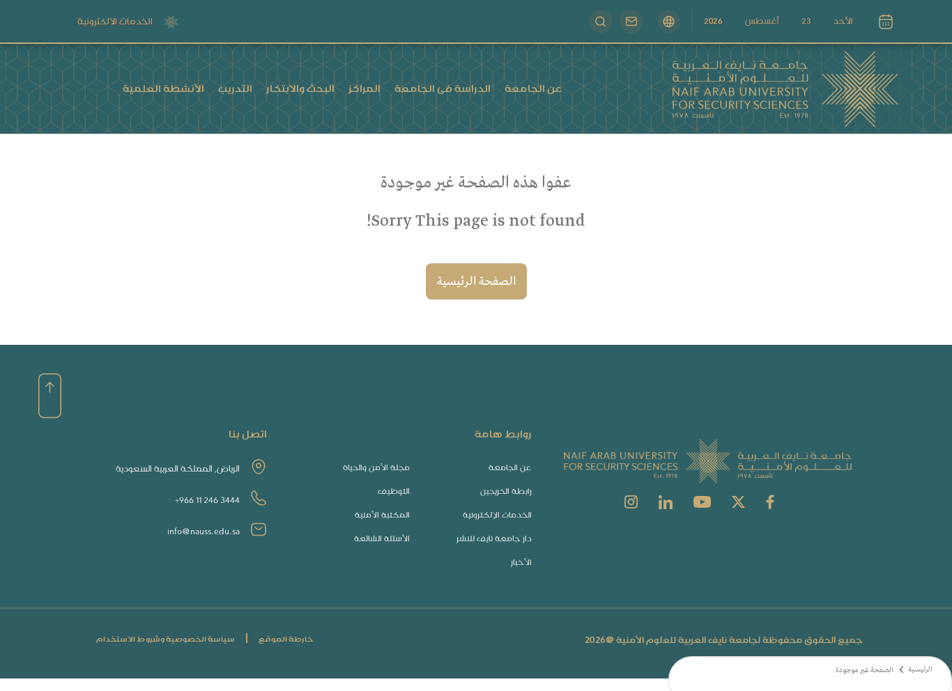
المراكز (364, 88)
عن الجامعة (533, 88)
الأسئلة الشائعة (382, 539)
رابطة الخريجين (506, 491)
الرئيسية (920, 669)
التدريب (235, 88)
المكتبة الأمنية (382, 515)
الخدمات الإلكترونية (497, 515)
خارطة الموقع (286, 639)
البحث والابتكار (300, 88)
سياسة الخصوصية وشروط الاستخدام (165, 639)
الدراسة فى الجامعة (442, 88)
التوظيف (394, 491)
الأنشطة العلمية (163, 88)
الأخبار (521, 562)
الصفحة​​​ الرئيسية (476, 281)
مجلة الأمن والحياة (376, 468)
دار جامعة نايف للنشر (494, 539)
